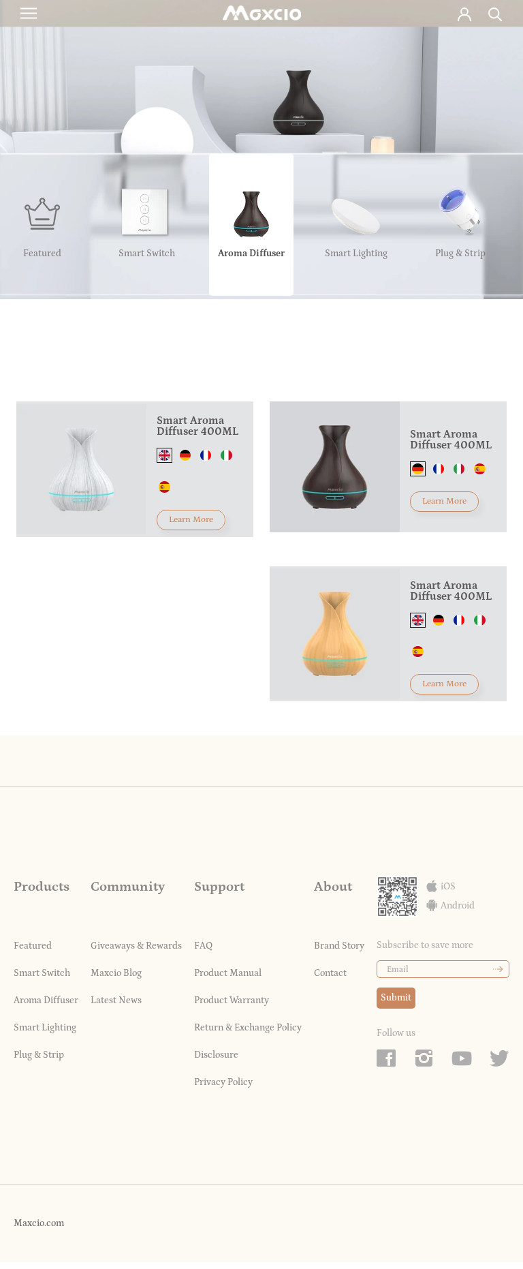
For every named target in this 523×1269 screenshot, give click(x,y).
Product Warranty (231, 1000)
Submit (396, 997)
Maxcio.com (39, 1223)
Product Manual (228, 973)
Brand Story (339, 946)
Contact (330, 973)
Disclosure (216, 1055)
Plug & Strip (39, 1055)
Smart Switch (42, 973)
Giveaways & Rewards (136, 946)
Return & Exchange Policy (248, 1027)
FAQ (203, 946)
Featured (33, 946)
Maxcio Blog (116, 973)
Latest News (116, 1000)
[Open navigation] (28, 13)
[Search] (495, 13)
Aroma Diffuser (46, 1000)
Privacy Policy (223, 1082)
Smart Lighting (45, 1027)
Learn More (191, 520)
